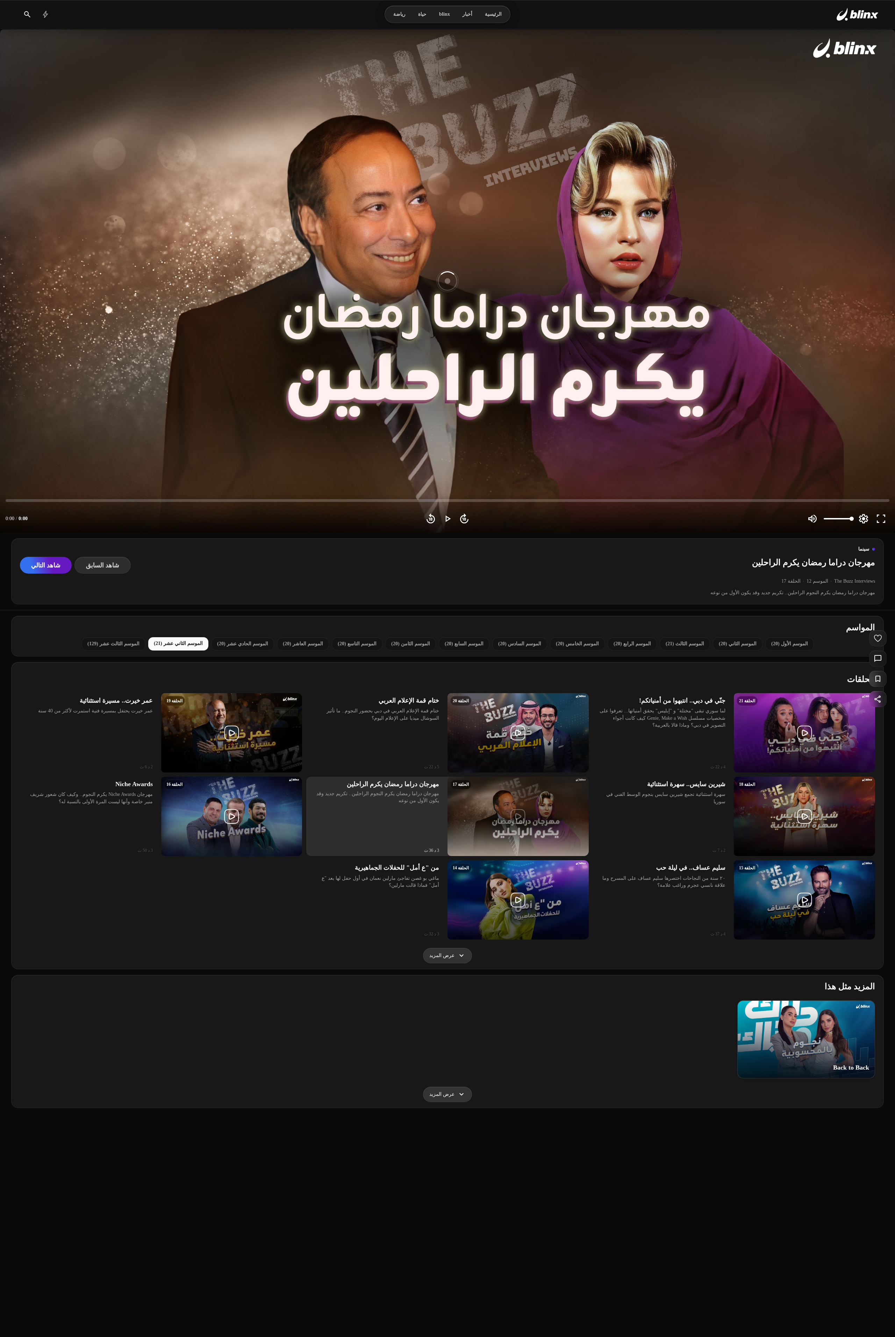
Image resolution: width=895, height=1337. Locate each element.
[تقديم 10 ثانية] (464, 518)
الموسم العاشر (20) (303, 643)
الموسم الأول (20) (789, 643)
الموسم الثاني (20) (738, 643)
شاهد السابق (102, 565)
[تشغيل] (447, 518)
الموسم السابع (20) (464, 643)
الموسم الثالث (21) (685, 643)
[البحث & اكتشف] (27, 14)
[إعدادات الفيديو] (863, 518)
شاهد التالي (45, 565)
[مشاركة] (877, 699)
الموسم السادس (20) (519, 643)
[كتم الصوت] (812, 518)
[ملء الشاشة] (881, 518)
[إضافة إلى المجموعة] (877, 679)
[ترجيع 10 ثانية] (430, 518)
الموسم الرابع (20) (632, 643)
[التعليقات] (877, 658)
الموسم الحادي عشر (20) (242, 643)
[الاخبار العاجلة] (45, 14)
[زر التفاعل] (878, 638)
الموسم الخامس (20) (577, 643)
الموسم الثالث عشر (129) (113, 643)
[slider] (447, 500)
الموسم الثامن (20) (410, 643)
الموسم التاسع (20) (357, 643)
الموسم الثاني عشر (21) (178, 643)
